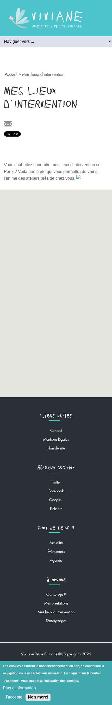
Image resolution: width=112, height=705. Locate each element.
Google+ (56, 499)
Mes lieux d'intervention (56, 611)
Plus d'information (19, 688)
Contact (56, 429)
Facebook (56, 490)
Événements (56, 550)
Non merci (38, 697)
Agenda (56, 559)
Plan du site (56, 447)
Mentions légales (56, 438)
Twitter (56, 481)
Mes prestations (56, 602)
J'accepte (13, 697)
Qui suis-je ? (56, 593)
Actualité (56, 542)
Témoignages (56, 620)
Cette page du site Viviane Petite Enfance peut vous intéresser (8, 124)
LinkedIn (56, 507)
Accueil (11, 73)
